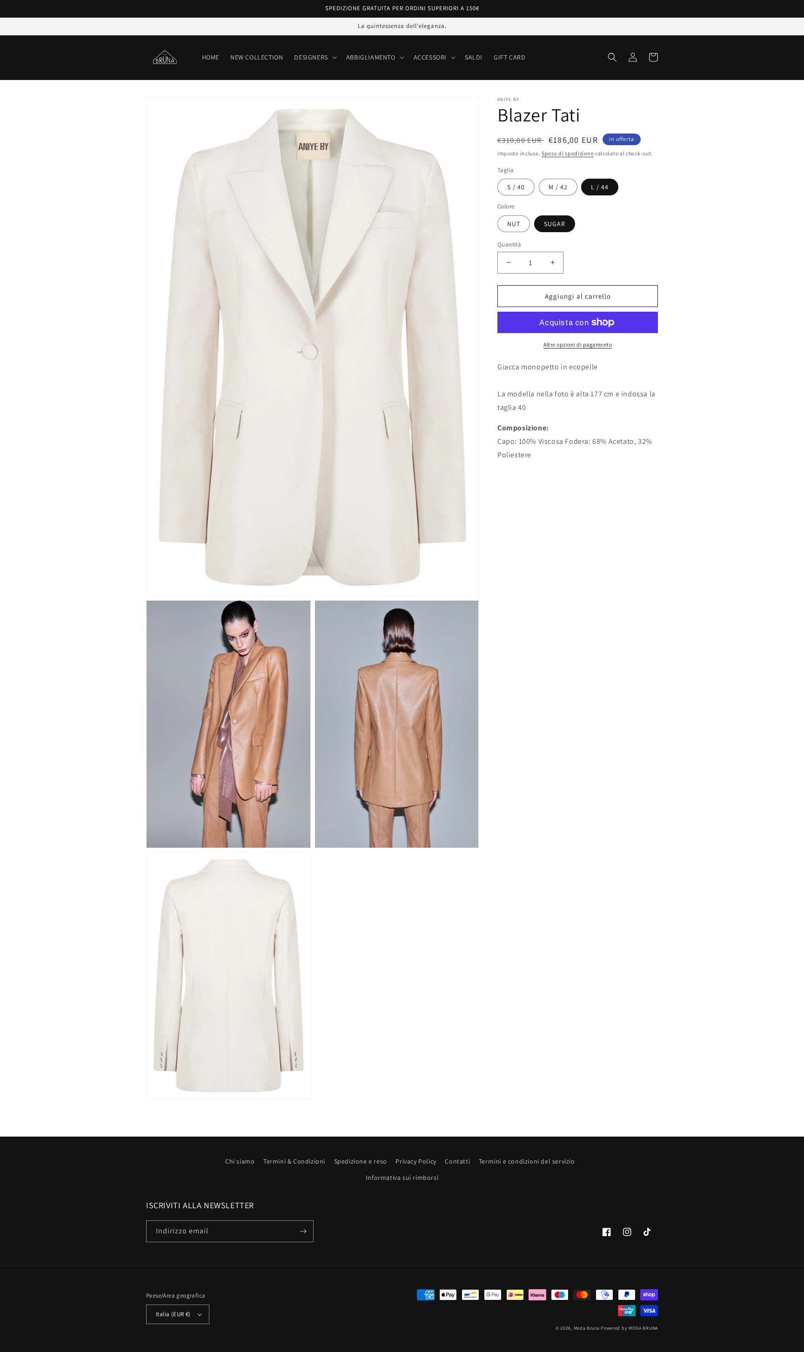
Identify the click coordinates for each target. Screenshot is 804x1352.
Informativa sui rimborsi (402, 1177)
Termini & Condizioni (294, 1161)
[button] (314, 57)
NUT (513, 223)
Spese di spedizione (568, 153)
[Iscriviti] (303, 1231)
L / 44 (600, 187)
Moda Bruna (587, 1328)
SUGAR (554, 223)
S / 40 (516, 187)
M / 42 (558, 187)
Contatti (457, 1161)
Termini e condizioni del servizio (527, 1161)
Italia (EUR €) (173, 1314)
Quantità (509, 244)
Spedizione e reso (360, 1161)
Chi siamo (240, 1161)
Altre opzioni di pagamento (577, 344)
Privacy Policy (415, 1161)
